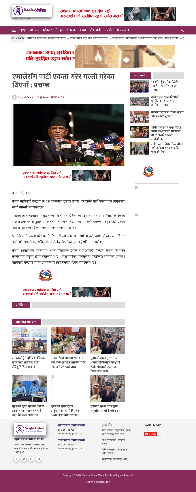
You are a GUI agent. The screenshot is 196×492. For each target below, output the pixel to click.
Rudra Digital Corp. (98, 486)
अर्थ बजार (47, 30)
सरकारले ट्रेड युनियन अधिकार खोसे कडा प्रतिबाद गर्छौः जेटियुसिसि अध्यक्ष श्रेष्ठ (28, 362)
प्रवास (83, 30)
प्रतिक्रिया (21, 305)
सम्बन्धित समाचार (26, 322)
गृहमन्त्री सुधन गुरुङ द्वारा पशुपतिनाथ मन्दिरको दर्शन (105, 408)
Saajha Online (26, 97)
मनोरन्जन (71, 30)
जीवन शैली (95, 30)
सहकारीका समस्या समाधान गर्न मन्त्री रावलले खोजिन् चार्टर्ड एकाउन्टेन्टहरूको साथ (68, 362)
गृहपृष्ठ (23, 30)
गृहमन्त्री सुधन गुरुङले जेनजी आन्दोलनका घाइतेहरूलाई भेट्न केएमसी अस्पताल (28, 410)
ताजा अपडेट (140, 75)
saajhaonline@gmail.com (70, 433)
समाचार (34, 30)
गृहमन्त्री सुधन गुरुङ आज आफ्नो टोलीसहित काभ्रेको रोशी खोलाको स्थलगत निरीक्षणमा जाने (105, 365)
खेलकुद (59, 30)
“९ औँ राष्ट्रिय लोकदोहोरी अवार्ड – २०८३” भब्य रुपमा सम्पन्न (165, 86)
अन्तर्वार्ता (108, 30)
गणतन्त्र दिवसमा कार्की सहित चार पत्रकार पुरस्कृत (78, 38)
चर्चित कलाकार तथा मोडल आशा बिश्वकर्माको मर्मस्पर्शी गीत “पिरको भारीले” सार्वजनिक (134, 38)
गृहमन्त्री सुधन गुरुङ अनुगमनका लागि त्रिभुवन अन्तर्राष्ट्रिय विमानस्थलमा (65, 410)
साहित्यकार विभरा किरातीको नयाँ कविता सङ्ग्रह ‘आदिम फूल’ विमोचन (167, 148)
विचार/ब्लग (123, 30)
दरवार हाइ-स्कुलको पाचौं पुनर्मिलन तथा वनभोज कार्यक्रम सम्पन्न (30, 38)
